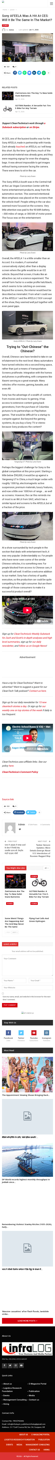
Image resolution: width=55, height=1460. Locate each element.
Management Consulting (15, 1400)
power (5, 25)
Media (32, 1395)
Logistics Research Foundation (12, 1389)
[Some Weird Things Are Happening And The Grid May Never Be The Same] (15, 908)
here (11, 765)
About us (7, 1384)
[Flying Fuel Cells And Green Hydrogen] (39, 908)
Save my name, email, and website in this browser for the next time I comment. (26, 998)
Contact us (34, 1400)
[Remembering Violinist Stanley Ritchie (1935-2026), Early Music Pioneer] (27, 1204)
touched (20, 146)
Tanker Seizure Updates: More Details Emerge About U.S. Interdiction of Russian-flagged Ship (40, 850)
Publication (34, 1391)
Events (6, 1395)
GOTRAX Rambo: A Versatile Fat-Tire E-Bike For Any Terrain (33, 106)
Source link (8, 799)
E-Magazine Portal (37, 1384)
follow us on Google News (32, 645)
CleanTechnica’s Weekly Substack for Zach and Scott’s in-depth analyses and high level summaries (27, 637)
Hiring (6, 1404)
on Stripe (34, 127)
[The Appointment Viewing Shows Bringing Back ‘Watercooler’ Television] (27, 1074)
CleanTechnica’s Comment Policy (20, 772)
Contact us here (37, 690)
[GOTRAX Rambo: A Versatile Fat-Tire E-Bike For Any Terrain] (7, 108)
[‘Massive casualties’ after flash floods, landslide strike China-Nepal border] (27, 1291)
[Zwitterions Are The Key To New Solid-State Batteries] (7, 96)
